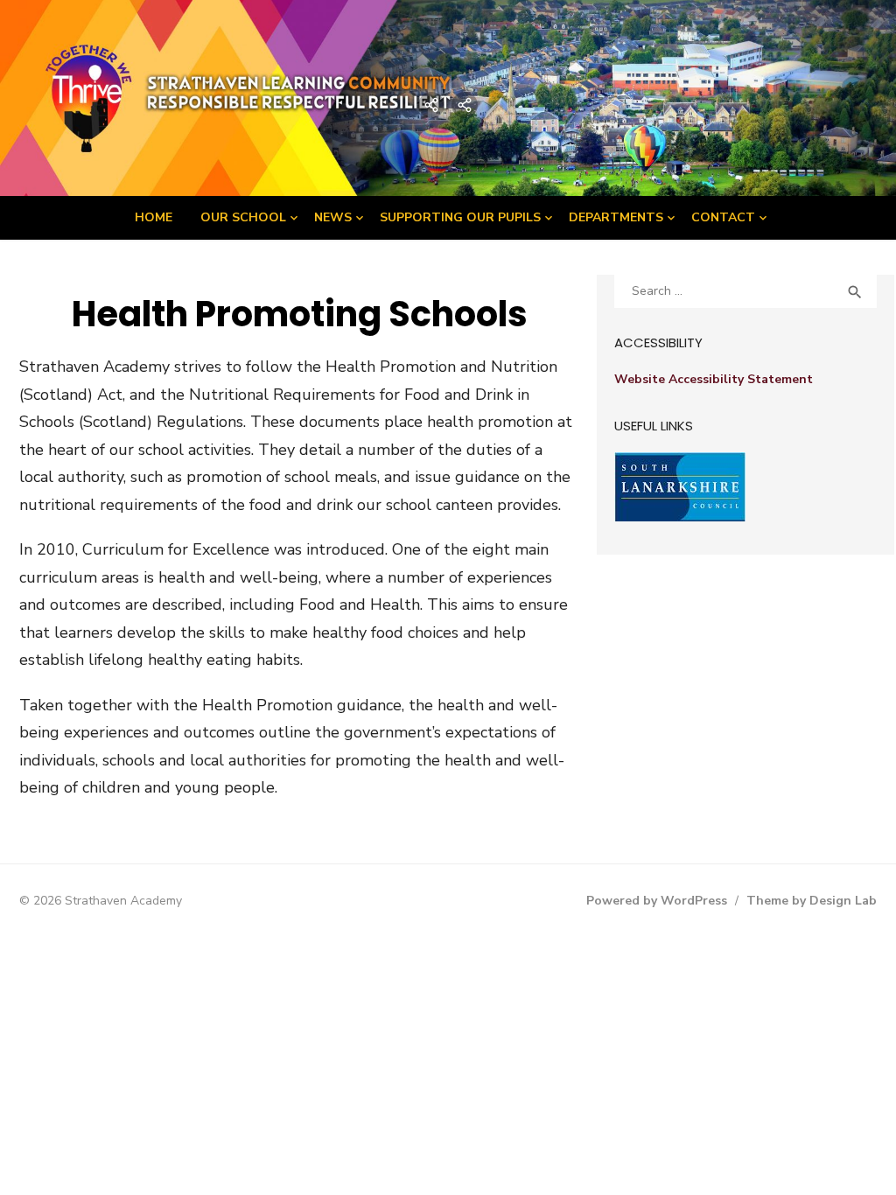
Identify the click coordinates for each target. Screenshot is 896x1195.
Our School (243, 217)
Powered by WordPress (656, 900)
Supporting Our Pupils (460, 217)
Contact (723, 217)
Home (153, 217)
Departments (616, 217)
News (333, 217)
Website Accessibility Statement (713, 379)
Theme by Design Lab (811, 900)
